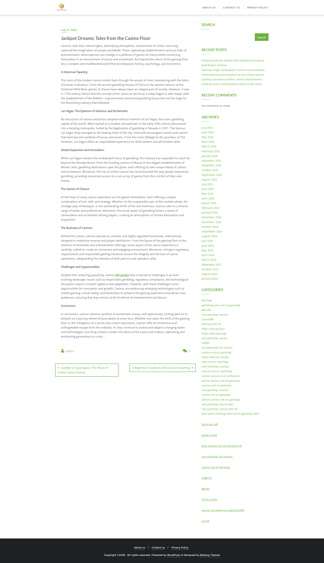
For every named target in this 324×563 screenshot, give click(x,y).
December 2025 (211, 160)
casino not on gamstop (216, 394)
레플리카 (207, 478)
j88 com (206, 310)
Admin (69, 351)
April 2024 (208, 255)
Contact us (158, 547)
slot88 (205, 343)
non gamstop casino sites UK (220, 409)
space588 (207, 319)
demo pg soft (210, 424)
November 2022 (211, 264)
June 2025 (208, 189)
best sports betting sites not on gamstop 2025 (230, 413)
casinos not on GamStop (217, 371)
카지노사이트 (209, 499)
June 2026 (208, 132)
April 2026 (208, 141)
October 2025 (210, 170)
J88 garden (122, 275)
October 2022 (210, 269)
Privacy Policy (179, 547)
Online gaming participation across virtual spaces (233, 74)
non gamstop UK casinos (217, 347)
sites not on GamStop (215, 362)
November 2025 (211, 165)
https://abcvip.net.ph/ (215, 357)
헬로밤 (205, 489)
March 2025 (209, 203)
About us (139, 547)
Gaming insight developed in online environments (233, 70)
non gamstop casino (214, 338)
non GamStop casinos (215, 366)
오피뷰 (205, 521)
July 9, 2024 (69, 30)
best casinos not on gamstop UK (222, 446)
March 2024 (209, 259)
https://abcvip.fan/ (213, 329)
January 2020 (210, 278)
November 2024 (211, 222)
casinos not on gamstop (216, 352)
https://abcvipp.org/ (214, 333)
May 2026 (208, 137)
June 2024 (208, 245)
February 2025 (211, 208)
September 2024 (212, 231)
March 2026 (209, 146)
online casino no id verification (221, 376)
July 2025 (207, 184)
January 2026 (210, 156)
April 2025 (208, 198)
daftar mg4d (209, 435)
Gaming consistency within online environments (232, 79)
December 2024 (211, 217)
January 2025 (210, 212)
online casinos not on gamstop (221, 380)
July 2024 (207, 241)
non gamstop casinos (215, 314)
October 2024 (210, 226)
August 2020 (209, 274)
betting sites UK (211, 324)
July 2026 (207, 127)
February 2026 (211, 151)
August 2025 (209, 179)
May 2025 (208, 193)
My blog (207, 300)
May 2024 (208, 250)
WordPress (174, 554)
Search (208, 25)
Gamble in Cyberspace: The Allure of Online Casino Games (83, 370)
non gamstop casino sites (217, 404)
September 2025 (212, 175)
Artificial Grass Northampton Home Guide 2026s (232, 84)
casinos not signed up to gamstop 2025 (223, 510)
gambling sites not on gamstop (221, 305)
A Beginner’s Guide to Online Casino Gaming (161, 368)
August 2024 (209, 236)
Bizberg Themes (210, 554)
